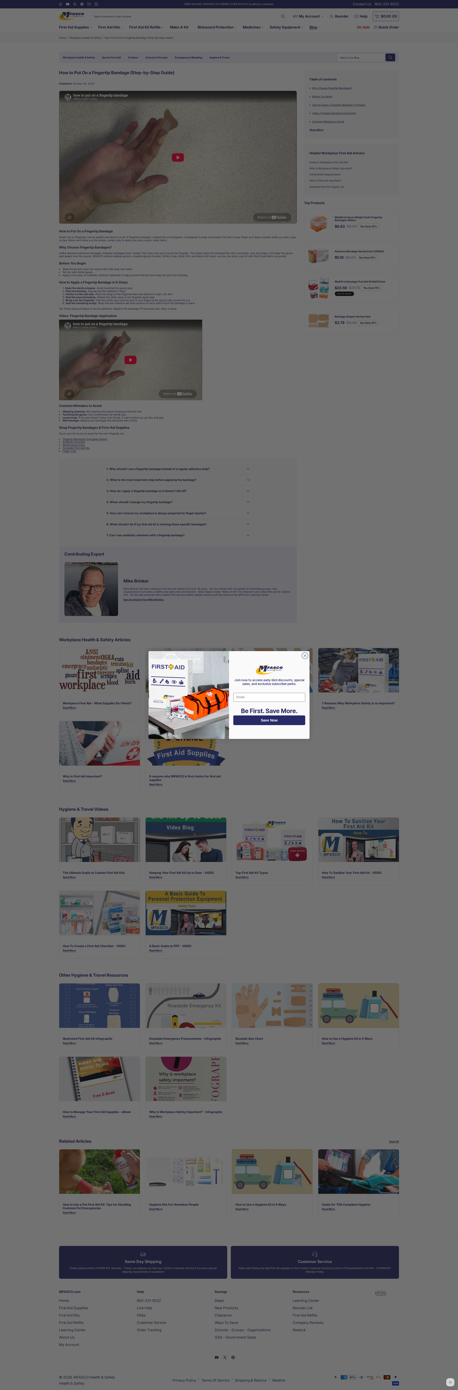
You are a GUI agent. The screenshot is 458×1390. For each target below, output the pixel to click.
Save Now (269, 720)
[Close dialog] (305, 656)
